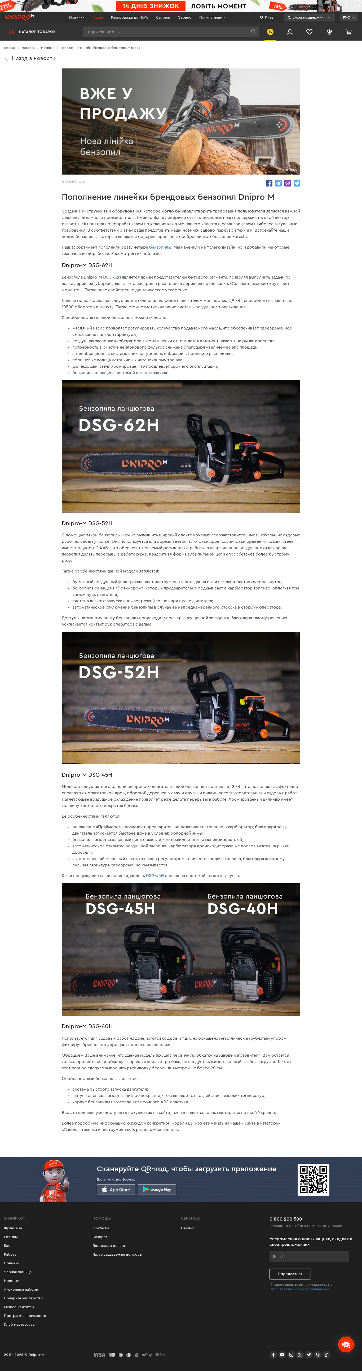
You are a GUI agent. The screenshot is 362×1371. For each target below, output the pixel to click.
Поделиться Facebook (269, 183)
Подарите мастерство (23, 1298)
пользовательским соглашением (300, 1289)
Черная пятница (18, 1272)
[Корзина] (349, 32)
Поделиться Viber (287, 183)
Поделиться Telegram (278, 183)
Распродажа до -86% (129, 17)
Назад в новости (33, 58)
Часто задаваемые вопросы (117, 1254)
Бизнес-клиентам (19, 1307)
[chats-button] (346, 1344)
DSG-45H (155, 876)
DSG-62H (112, 277)
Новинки (77, 17)
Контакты (100, 1228)
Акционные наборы (21, 1289)
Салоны (163, 17)
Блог (8, 1246)
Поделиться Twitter (297, 183)
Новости (11, 1281)
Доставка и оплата (108, 1246)
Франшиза (13, 1228)
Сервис (184, 17)
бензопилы (160, 247)
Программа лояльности (25, 1316)
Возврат (99, 1237)
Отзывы (11, 1237)
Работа (10, 1254)
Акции (97, 17)
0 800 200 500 (286, 1219)
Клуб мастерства (19, 1324)
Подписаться (290, 1274)
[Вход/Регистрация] (289, 32)
